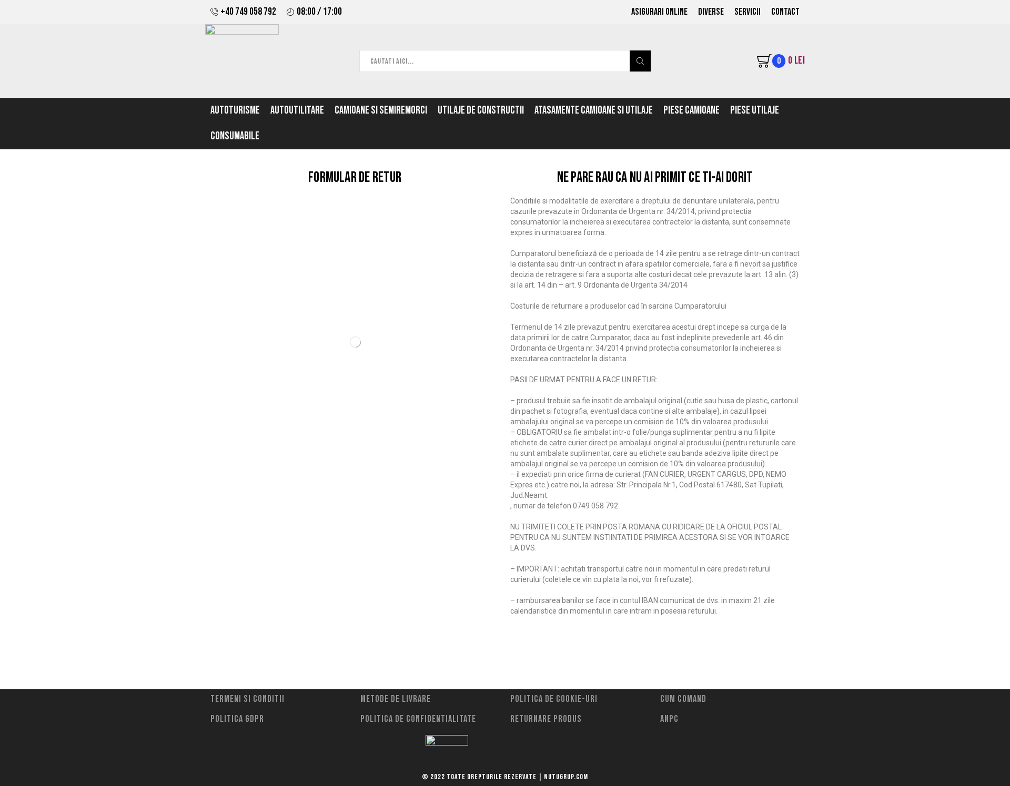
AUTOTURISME (235, 110)
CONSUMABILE (234, 136)
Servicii (747, 11)
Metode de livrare (395, 699)
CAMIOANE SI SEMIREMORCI (381, 110)
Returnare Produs (546, 718)
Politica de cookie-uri (554, 699)
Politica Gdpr (237, 718)
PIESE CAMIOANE (691, 110)
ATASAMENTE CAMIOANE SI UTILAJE (593, 110)
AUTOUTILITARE (297, 110)
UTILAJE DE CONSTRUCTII (481, 110)
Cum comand (683, 699)
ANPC (669, 718)
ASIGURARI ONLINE (659, 11)
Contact (785, 11)
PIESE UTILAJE (754, 110)
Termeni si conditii (247, 699)
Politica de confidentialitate (418, 718)
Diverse (711, 11)
